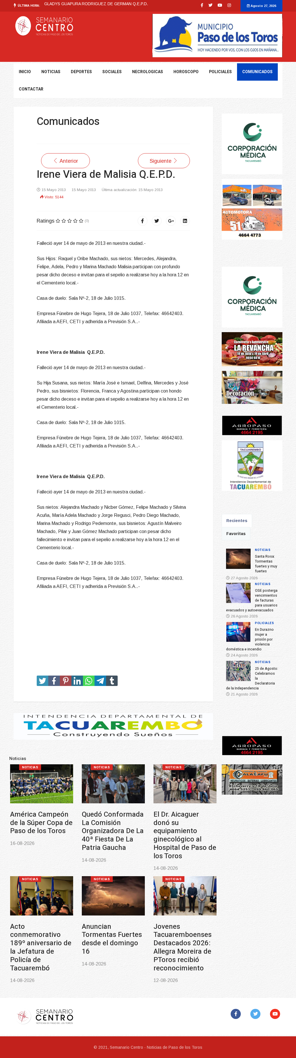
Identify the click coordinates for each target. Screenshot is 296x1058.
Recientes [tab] (236, 520)
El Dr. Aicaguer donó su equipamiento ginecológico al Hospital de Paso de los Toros (184, 835)
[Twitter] (157, 221)
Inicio (25, 72)
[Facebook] (142, 221)
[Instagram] (229, 5)
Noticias (30, 767)
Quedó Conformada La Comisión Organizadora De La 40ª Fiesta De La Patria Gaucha (113, 831)
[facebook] (202, 5)
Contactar (31, 89)
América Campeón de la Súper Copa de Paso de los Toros (41, 822)
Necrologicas (147, 72)
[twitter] (210, 5)
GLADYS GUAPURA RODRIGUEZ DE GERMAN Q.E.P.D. (96, 4)
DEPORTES (81, 72)
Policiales (220, 72)
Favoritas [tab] (236, 533)
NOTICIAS (50, 72)
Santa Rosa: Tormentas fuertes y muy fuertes (266, 564)
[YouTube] (276, 1014)
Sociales (112, 72)
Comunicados (257, 72)
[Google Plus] (171, 221)
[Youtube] (220, 5)
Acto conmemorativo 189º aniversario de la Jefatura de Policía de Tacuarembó (40, 947)
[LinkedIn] (185, 221)
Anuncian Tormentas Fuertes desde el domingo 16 (112, 939)
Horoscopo (186, 72)
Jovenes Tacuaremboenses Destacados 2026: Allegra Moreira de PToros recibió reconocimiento (182, 947)
